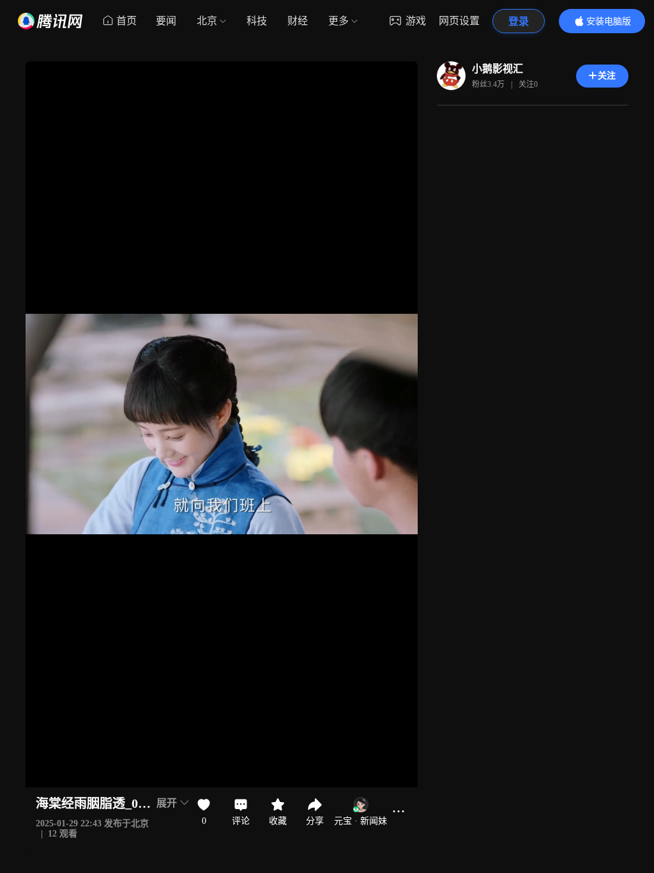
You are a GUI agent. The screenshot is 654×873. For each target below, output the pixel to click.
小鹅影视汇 (497, 68)
